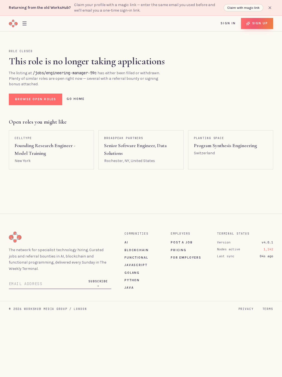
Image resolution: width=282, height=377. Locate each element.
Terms (267, 309)
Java (129, 288)
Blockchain (136, 250)
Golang (132, 273)
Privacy (246, 309)
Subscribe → (98, 283)
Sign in (228, 23)
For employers (186, 257)
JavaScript (135, 265)
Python (132, 280)
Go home (76, 99)
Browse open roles (35, 99)
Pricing (178, 250)
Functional (136, 257)
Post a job (181, 242)
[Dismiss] (270, 7)
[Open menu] (24, 23)
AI (126, 242)
